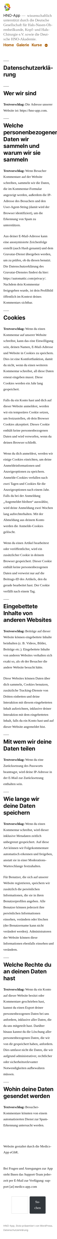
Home (8, 45)
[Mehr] (46, 45)
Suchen (37, 1205)
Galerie (22, 45)
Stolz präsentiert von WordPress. (34, 1225)
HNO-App (11, 15)
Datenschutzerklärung (15, 1230)
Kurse (37, 45)
